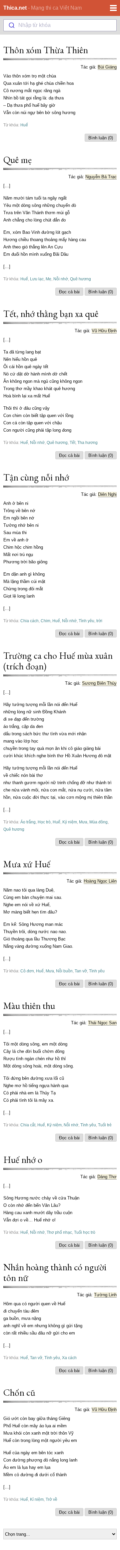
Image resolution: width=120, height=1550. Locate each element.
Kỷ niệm (69, 822)
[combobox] (60, 25)
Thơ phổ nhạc (59, 1232)
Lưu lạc (37, 279)
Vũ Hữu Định (104, 330)
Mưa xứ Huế (26, 864)
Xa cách (69, 1357)
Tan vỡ (81, 971)
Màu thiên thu (29, 1006)
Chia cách (29, 621)
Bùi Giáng (107, 67)
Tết (72, 442)
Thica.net (15, 8)
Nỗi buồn (64, 971)
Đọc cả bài (69, 291)
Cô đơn (27, 971)
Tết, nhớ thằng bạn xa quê (50, 314)
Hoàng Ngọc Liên (100, 881)
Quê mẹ (17, 160)
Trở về (51, 1499)
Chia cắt (27, 1125)
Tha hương (87, 442)
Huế (24, 125)
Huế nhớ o (22, 1160)
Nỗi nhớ (60, 279)
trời (99, 621)
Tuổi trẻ (105, 1125)
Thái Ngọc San (102, 1022)
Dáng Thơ (107, 1176)
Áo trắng (28, 822)
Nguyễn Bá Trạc (101, 176)
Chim (45, 621)
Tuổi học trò (84, 1232)
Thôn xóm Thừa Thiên (45, 50)
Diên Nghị (107, 494)
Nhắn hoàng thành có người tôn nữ (54, 1272)
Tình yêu (86, 621)
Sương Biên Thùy (99, 683)
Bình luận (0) (100, 137)
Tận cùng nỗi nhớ (36, 477)
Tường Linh (105, 1294)
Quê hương (80, 279)
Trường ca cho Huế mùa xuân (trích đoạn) (58, 660)
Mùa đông (98, 822)
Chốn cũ (19, 1392)
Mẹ (48, 279)
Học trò (44, 822)
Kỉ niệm (37, 1499)
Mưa (83, 822)
